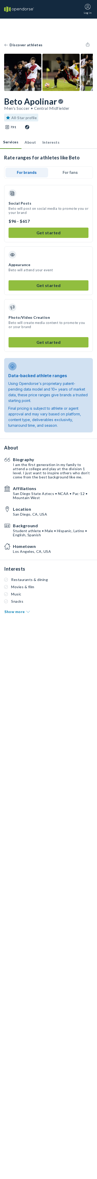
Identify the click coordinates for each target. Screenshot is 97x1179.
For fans (70, 172)
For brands (27, 172)
